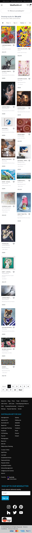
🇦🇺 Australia (10, 477)
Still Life (3, 443)
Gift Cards (11, 403)
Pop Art (3, 436)
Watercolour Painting (7, 446)
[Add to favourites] (13, 45)
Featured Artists (5, 460)
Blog (9, 401)
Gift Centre (4, 403)
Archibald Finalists (6, 465)
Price (7, 22)
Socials (20, 408)
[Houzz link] (10, 514)
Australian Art (5, 422)
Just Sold (3, 455)
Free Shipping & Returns (22, 403)
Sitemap (3, 408)
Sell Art (3, 473)
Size (15, 22)
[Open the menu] (1, 5)
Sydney (17, 417)
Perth (16, 430)
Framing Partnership (10, 406)
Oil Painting (4, 433)
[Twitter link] (16, 514)
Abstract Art (4, 420)
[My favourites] (28, 5)
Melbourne (18, 420)
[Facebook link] (16, 509)
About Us (3, 401)
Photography (4, 438)
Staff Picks (4, 452)
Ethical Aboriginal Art (7, 468)
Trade (17, 401)
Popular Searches (11, 408)
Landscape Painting (6, 428)
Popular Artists (5, 463)
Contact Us (21, 406)
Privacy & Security (13, 528)
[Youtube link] (22, 514)
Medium (22, 22)
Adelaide (17, 422)
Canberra (17, 428)
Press (13, 401)
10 (15, 390)
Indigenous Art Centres (7, 470)
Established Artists (6, 457)
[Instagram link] (10, 509)
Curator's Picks (5, 449)
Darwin (17, 433)
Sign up (5, 498)
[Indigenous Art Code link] (16, 519)
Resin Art (3, 441)
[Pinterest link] (22, 509)
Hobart (17, 436)
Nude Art (3, 430)
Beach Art (3, 425)
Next (20, 390)
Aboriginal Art (5, 417)
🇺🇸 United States (11, 479)
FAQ (2, 406)
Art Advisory (24, 401)
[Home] (16, 5)
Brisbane (17, 425)
